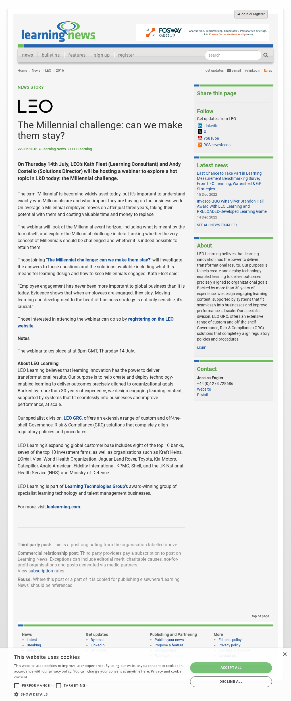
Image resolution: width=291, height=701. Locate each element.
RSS (269, 71)
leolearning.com (63, 507)
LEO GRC (73, 418)
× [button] (284, 654)
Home (22, 71)
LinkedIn (254, 71)
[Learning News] (58, 31)
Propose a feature (169, 645)
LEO (48, 71)
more (201, 348)
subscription (40, 571)
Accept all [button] (231, 667)
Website (204, 389)
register (126, 55)
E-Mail (202, 395)
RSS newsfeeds (216, 145)
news (27, 55)
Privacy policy (229, 645)
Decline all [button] (230, 681)
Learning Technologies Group (95, 486)
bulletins (51, 55)
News (36, 71)
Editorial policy (230, 640)
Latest (32, 640)
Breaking (34, 645)
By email (97, 640)
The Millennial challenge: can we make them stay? (98, 260)
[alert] (145, 674)
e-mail (236, 71)
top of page (260, 616)
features (77, 55)
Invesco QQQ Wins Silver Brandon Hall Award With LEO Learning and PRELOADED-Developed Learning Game (232, 206)
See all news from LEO (217, 225)
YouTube (211, 138)
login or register (252, 14)
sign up (102, 55)
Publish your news (169, 640)
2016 (60, 71)
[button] (98, 694)
